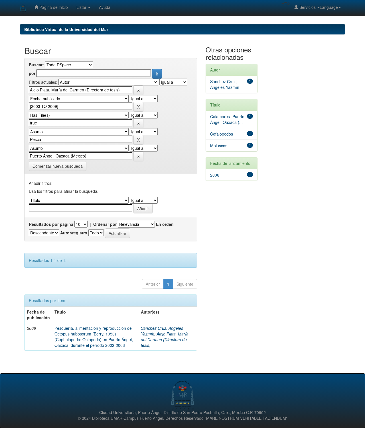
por (32, 73)
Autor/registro (73, 233)
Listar (82, 7)
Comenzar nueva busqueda (58, 166)
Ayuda (104, 7)
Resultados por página (51, 224)
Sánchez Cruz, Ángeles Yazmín (224, 84)
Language (329, 7)
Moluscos (218, 145)
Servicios (307, 7)
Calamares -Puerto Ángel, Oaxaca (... (227, 119)
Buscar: (36, 64)
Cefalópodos (221, 134)
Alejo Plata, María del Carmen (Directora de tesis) (164, 339)
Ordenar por (105, 224)
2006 (214, 175)
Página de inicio (53, 7)
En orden (165, 224)
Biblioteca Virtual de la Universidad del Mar (66, 29)
